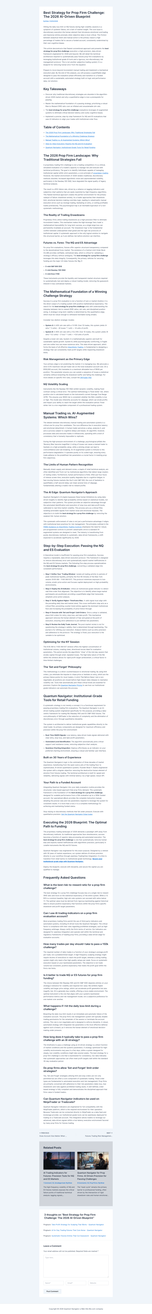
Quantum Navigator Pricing (71, 685)
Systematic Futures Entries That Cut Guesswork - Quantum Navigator (79, 1236)
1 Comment (47, 1183)
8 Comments (81, 1183)
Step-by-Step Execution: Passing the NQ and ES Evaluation (68, 144)
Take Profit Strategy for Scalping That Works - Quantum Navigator (78, 1225)
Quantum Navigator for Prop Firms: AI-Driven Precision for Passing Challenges (91, 1176)
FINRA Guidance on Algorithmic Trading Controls (62, 527)
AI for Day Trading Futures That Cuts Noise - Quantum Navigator (77, 1230)
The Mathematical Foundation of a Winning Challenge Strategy (70, 136)
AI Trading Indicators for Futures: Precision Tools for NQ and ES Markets (58, 1176)
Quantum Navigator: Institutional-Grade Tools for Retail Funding (70, 147)
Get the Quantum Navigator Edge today (76, 814)
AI (53, 1183)
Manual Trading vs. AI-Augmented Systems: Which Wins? (67, 140)
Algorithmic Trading (75, 347)
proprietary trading (100, 173)
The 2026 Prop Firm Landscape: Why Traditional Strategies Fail (70, 132)
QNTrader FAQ (85, 378)
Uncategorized (60, 1183)
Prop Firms (93, 1183)
